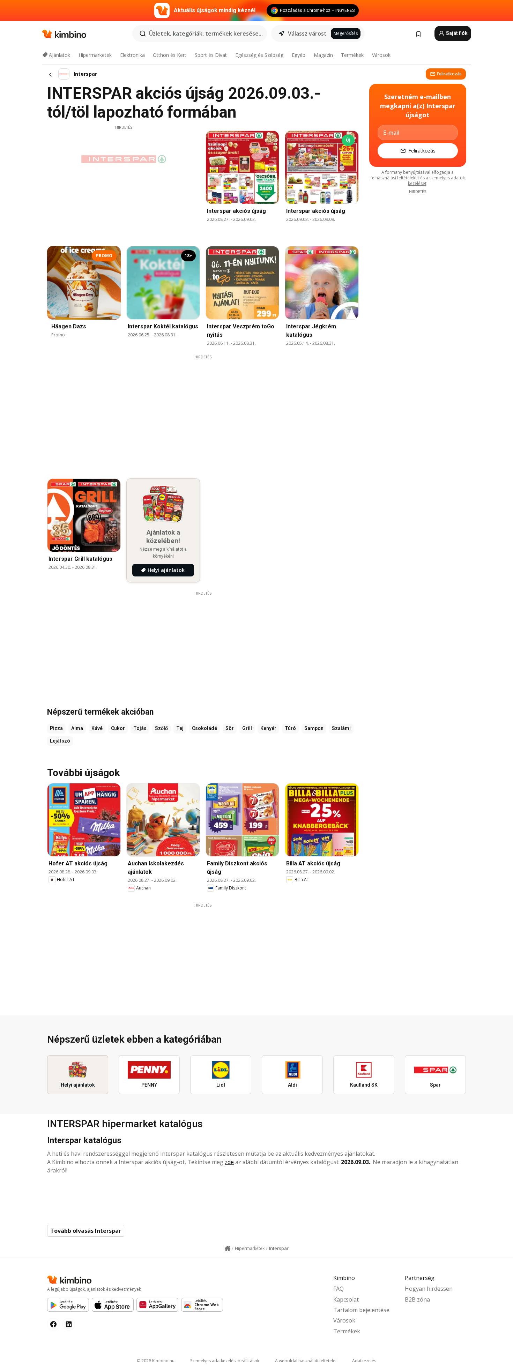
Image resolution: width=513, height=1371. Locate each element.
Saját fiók (456, 33)
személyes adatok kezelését (436, 180)
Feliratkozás (449, 74)
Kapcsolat (346, 1299)
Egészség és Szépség (259, 55)
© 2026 (155, 1361)
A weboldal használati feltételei (305, 1361)
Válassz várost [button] (307, 33)
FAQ (338, 1288)
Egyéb (298, 55)
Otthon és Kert (169, 55)
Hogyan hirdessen (429, 1288)
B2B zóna (417, 1299)
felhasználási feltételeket (395, 178)
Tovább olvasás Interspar (85, 1231)
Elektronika (132, 55)
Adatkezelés (364, 1361)
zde (229, 1162)
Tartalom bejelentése (361, 1310)
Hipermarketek (95, 55)
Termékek (352, 55)
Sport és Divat (211, 55)
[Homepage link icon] (227, 1248)
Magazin (323, 55)
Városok (381, 55)
